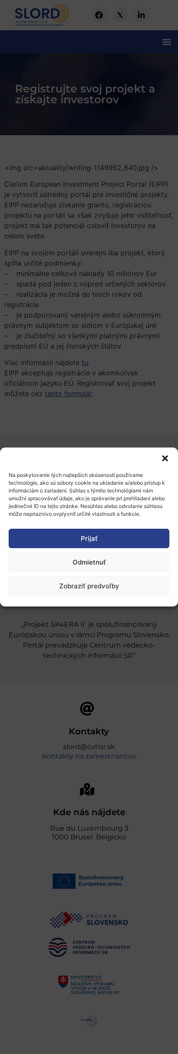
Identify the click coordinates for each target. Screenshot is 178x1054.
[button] (165, 458)
